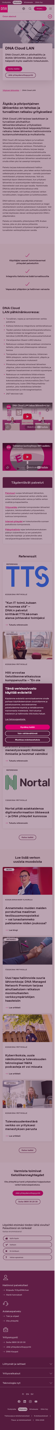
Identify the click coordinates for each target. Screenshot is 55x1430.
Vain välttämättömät (27, 733)
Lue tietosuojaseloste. (15, 719)
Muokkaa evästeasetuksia (27, 740)
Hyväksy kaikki (27, 727)
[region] (27, 715)
